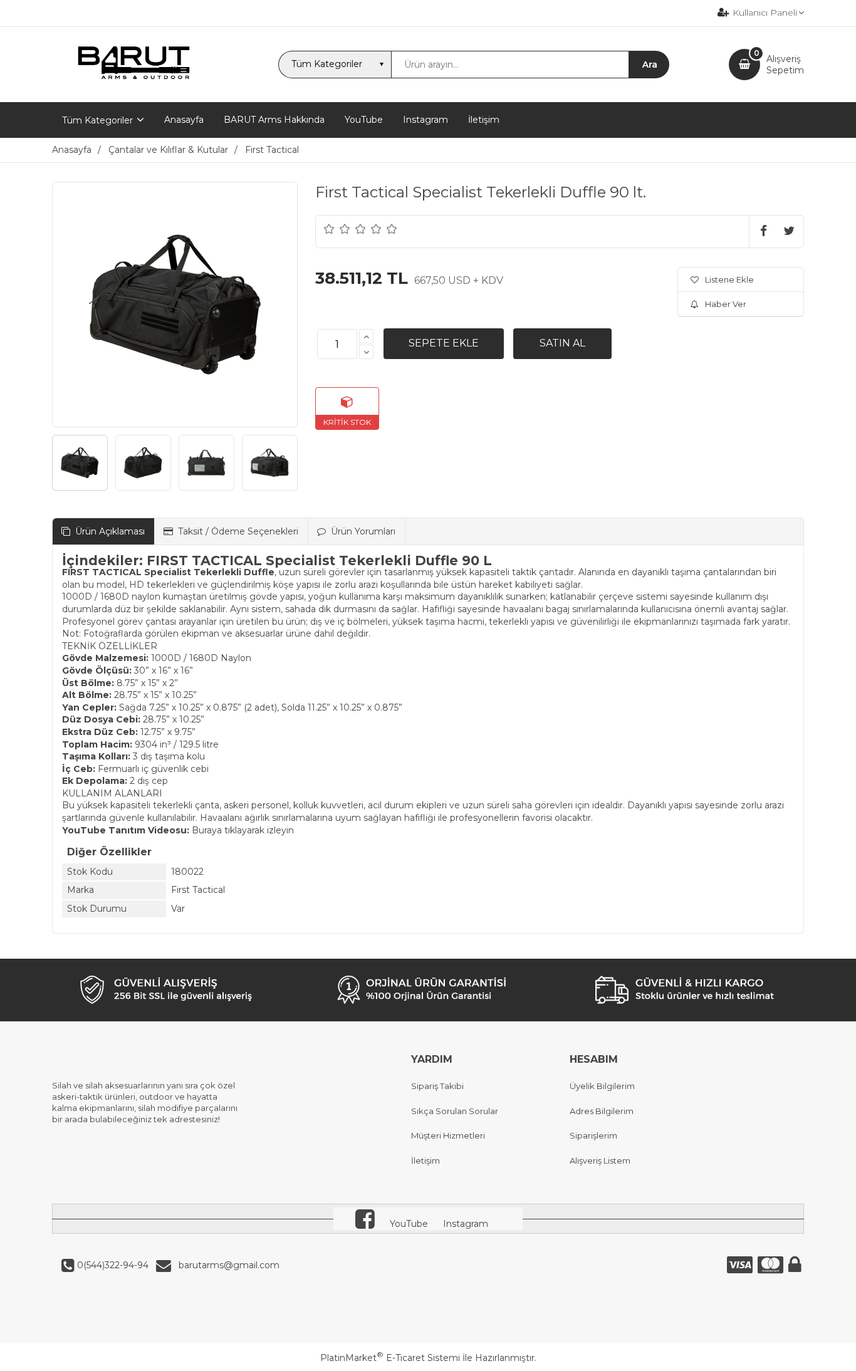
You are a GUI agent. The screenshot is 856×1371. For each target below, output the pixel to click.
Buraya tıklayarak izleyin (243, 830)
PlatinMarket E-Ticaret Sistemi (390, 1357)
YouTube (409, 1223)
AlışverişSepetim (785, 64)
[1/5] (329, 228)
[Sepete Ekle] (444, 343)
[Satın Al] (562, 343)
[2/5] (337, 228)
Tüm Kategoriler (97, 120)
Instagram (465, 1223)
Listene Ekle (729, 279)
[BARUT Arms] (135, 90)
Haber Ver (725, 304)
